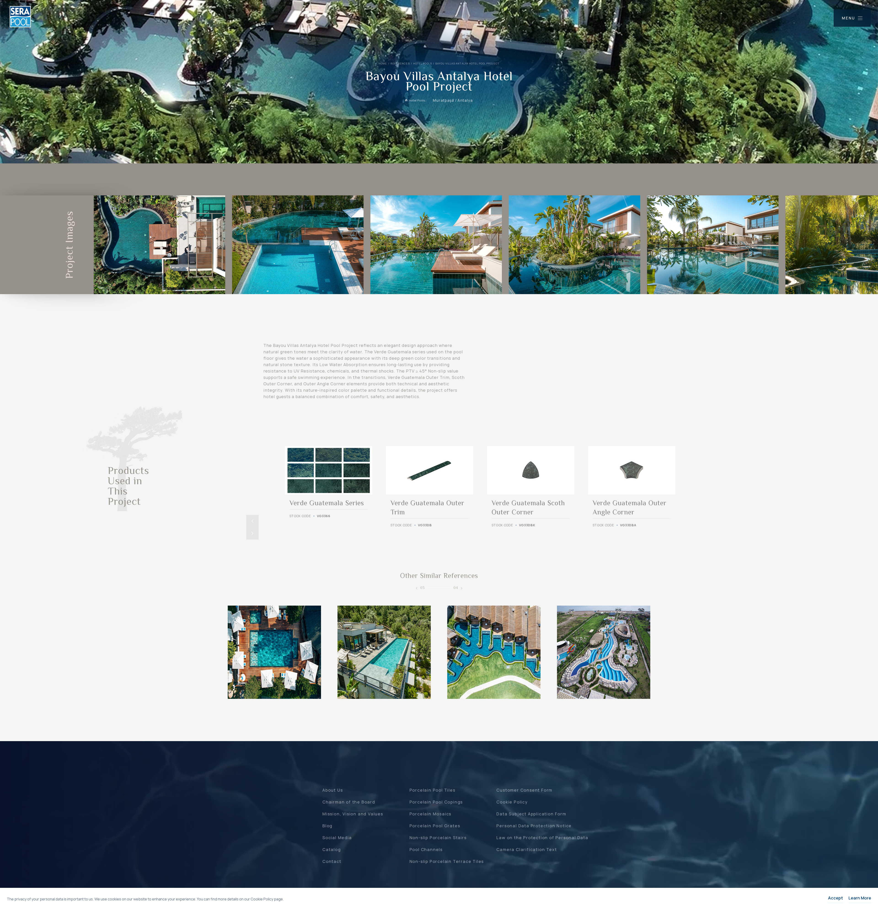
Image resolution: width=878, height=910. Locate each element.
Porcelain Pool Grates (435, 825)
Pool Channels (426, 849)
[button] (252, 521)
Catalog (331, 849)
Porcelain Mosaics (431, 814)
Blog (327, 825)
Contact (331, 861)
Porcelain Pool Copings (436, 802)
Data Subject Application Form (531, 814)
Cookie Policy (511, 802)
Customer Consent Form (524, 790)
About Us (332, 790)
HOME (383, 63)
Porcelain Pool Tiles (432, 790)
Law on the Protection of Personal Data (542, 837)
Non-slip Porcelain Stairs (438, 837)
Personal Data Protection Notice (534, 825)
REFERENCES (400, 63)
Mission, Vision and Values (352, 814)
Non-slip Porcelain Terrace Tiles (447, 861)
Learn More (860, 898)
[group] (328, 482)
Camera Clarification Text (526, 849)
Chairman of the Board (348, 802)
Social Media (337, 837)
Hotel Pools (422, 63)
